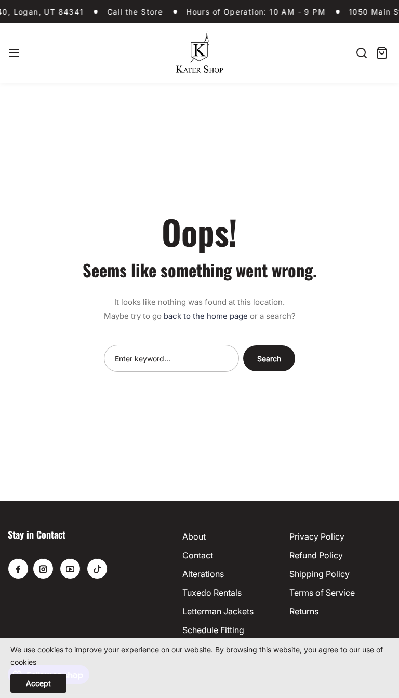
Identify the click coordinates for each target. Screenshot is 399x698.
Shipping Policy (319, 574)
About (194, 536)
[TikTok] (97, 568)
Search (269, 358)
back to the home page (206, 316)
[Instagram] (43, 568)
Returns (303, 611)
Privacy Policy (316, 536)
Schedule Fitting (213, 630)
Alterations (203, 574)
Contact (197, 555)
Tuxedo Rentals (212, 592)
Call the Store (132, 11)
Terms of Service (322, 592)
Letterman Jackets (218, 611)
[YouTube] (70, 568)
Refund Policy (316, 555)
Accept (38, 683)
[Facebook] (18, 568)
